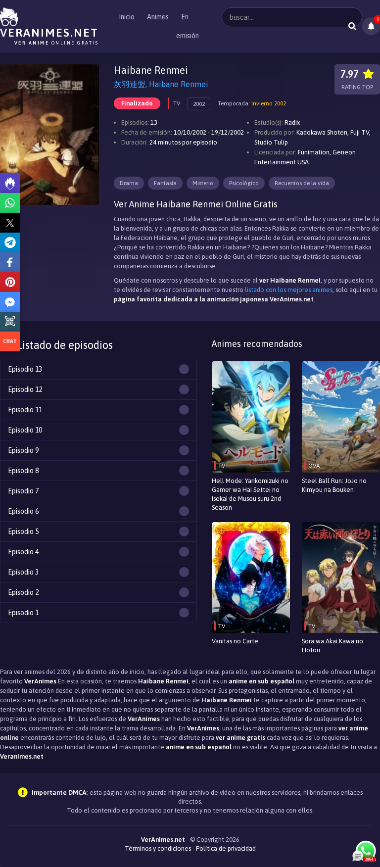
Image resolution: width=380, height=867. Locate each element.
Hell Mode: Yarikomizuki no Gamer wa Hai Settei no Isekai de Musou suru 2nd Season (250, 494)
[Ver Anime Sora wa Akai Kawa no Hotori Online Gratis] (341, 577)
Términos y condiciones (158, 848)
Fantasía (165, 183)
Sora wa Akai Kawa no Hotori (332, 645)
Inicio (127, 17)
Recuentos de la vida (302, 183)
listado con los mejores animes (288, 289)
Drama (129, 183)
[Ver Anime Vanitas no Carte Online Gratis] (251, 577)
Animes (158, 17)
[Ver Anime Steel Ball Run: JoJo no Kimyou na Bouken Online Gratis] (341, 417)
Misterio (202, 183)
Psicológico (244, 183)
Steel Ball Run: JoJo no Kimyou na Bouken (334, 485)
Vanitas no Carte (235, 641)
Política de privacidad (226, 848)
